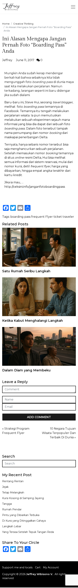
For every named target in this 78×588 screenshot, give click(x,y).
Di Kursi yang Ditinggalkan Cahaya (24, 520)
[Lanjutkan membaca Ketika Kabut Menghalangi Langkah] (39, 296)
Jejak (5, 487)
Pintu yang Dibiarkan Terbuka (20, 515)
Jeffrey (7, 60)
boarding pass (20, 216)
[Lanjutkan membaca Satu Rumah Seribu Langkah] (39, 247)
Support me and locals (17, 567)
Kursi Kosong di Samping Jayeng (23, 498)
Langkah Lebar (11, 526)
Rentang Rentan (13, 481)
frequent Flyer (42, 216)
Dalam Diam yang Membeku (26, 370)
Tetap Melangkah (13, 492)
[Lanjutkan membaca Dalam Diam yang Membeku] (39, 346)
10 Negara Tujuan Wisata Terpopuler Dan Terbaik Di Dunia (59, 433)
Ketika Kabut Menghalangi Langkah (32, 321)
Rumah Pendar (12, 509)
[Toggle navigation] (73, 7)
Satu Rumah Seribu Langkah (26, 271)
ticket (58, 216)
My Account (51, 567)
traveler (68, 216)
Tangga (7, 503)
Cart (37, 567)
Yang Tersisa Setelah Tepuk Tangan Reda (28, 532)
